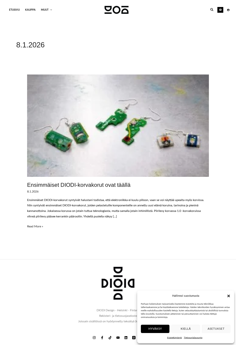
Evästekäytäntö (174, 338)
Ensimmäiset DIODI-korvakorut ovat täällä (79, 185)
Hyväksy (155, 328)
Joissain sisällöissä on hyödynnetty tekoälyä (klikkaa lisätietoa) (118, 321)
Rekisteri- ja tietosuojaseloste (118, 315)
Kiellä (186, 328)
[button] (228, 296)
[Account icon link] (228, 10)
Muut (44, 9)
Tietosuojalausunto (193, 338)
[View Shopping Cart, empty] (220, 10)
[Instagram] (94, 337)
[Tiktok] (110, 337)
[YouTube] (118, 337)
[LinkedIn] (126, 337)
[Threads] (134, 337)
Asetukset (216, 328)
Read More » (35, 226)
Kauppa (30, 9)
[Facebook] (102, 337)
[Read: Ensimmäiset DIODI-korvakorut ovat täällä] (118, 125)
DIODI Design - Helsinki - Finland (118, 310)
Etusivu (14, 9)
